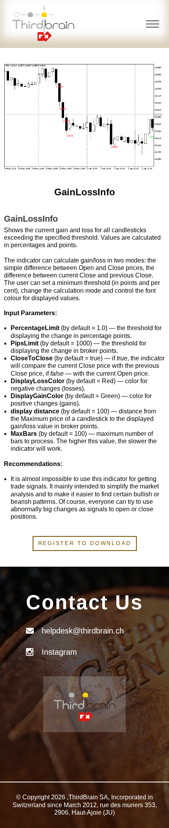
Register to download (84, 543)
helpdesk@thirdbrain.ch (83, 630)
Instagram (59, 652)
